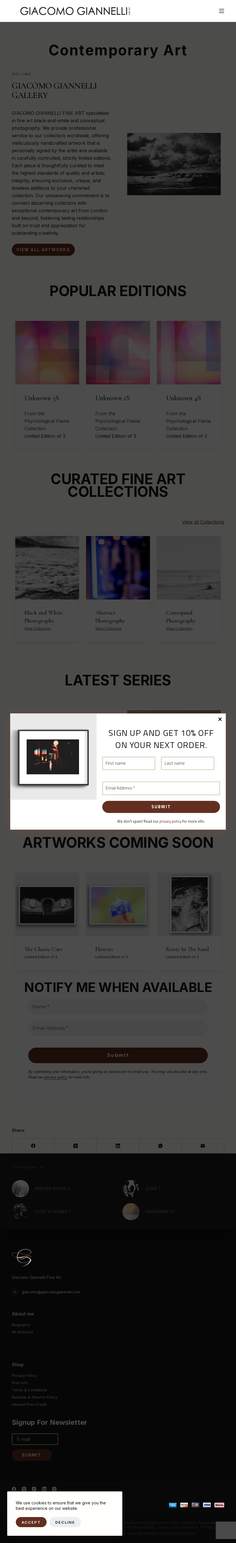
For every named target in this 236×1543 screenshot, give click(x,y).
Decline (65, 1522)
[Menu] (221, 11)
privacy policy (170, 821)
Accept (31, 1522)
